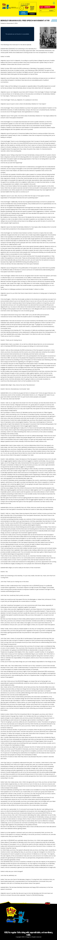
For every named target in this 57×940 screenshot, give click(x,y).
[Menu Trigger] (54, 3)
